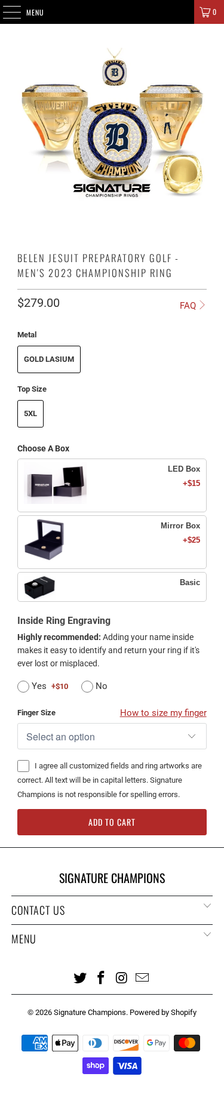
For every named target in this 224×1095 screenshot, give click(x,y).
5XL (30, 413)
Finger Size (36, 712)
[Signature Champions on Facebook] (101, 977)
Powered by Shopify (163, 1012)
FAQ (188, 305)
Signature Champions (90, 1012)
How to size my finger (163, 713)
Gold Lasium (49, 359)
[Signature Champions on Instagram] (122, 977)
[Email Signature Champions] (143, 977)
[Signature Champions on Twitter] (81, 977)
